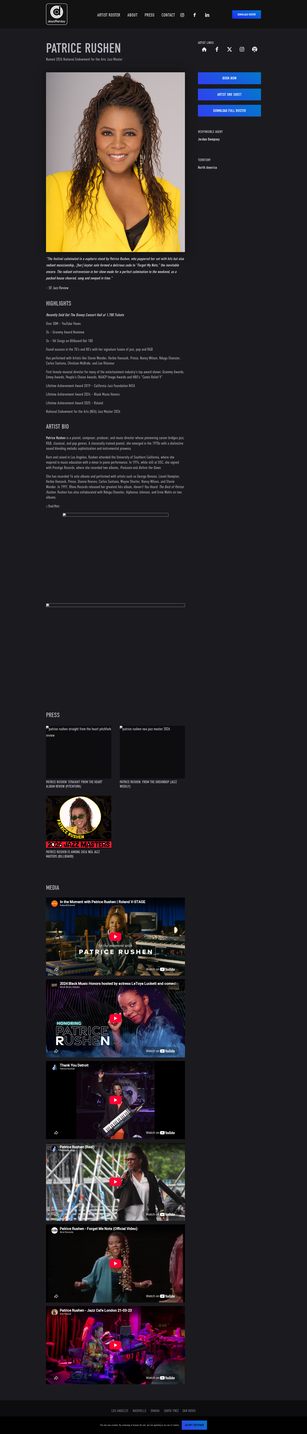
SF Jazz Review (58, 288)
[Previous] (54, 162)
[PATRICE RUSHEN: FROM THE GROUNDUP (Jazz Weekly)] (152, 752)
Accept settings (194, 1425)
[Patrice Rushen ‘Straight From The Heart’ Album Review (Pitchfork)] (78, 752)
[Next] (177, 162)
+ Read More (52, 506)
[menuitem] (107, 12)
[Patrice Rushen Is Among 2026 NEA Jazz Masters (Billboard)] (78, 822)
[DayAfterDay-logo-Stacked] (56, 14)
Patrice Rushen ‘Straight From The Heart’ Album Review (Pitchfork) (74, 784)
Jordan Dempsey (209, 139)
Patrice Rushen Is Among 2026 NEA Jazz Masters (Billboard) (73, 854)
